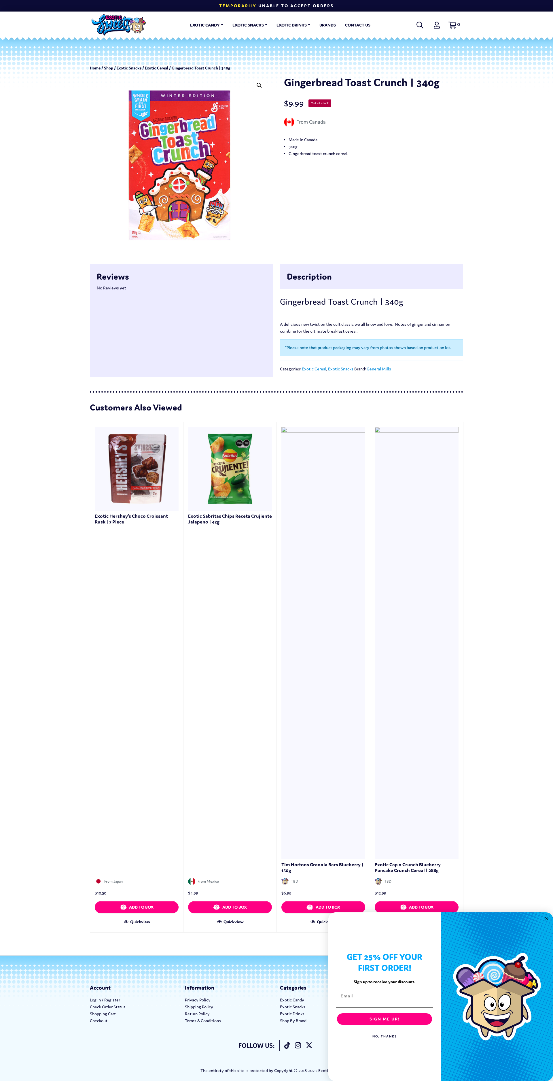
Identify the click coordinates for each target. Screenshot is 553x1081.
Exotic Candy (205, 25)
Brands (327, 25)
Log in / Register (105, 1000)
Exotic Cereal (156, 68)
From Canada (311, 121)
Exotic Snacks (248, 25)
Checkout (98, 1020)
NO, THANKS (384, 1036)
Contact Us (357, 25)
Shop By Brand (293, 1020)
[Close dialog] (546, 918)
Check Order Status (108, 1007)
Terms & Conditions (203, 1020)
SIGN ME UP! (385, 1019)
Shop (108, 68)
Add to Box (141, 907)
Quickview (139, 921)
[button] (453, 25)
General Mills (379, 369)
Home (95, 68)
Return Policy (197, 1013)
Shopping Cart (103, 1013)
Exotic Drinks (291, 25)
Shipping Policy (199, 1007)
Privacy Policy (198, 1000)
